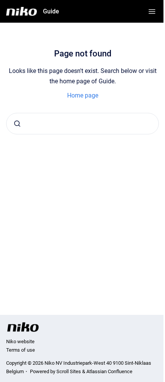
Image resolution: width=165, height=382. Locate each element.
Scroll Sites (68, 371)
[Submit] (17, 123)
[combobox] (82, 123)
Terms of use (20, 350)
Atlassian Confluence (109, 371)
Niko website (20, 341)
